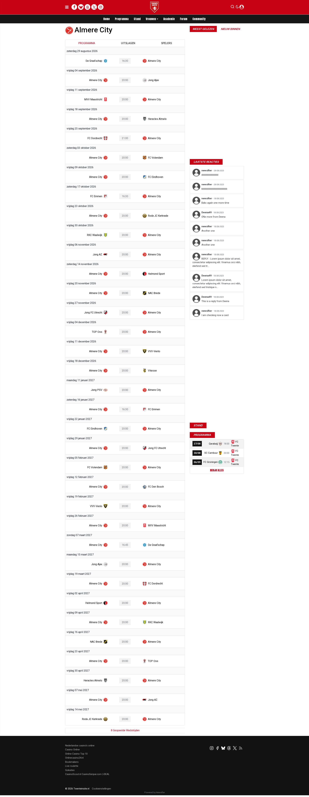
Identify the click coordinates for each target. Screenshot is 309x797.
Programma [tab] (86, 43)
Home (106, 19)
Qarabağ (213, 443)
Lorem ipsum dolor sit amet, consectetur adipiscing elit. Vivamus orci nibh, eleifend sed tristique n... (216, 284)
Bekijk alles (217, 470)
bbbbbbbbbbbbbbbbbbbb (214, 188)
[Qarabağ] (220, 443)
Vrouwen (151, 19)
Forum (183, 19)
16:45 (125, 544)
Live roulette (71, 766)
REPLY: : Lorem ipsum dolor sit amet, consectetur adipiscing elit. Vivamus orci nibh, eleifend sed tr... (216, 262)
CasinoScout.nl (73, 774)
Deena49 (206, 212)
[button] (232, 7)
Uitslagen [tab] (128, 43)
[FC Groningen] (220, 462)
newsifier (207, 170)
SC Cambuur (211, 452)
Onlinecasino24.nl (74, 757)
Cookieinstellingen (101, 788)
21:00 (125, 138)
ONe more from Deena (213, 216)
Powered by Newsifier (154, 792)
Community (199, 19)
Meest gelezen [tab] (203, 29)
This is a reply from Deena (215, 301)
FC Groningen (210, 462)
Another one (208, 230)
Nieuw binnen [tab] (230, 29)
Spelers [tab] (166, 43)
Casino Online (72, 749)
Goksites (70, 770)
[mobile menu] (67, 7)
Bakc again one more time (215, 202)
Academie (169, 19)
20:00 (125, 80)
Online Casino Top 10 (76, 753)
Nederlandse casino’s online (79, 745)
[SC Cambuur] (220, 452)
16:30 (125, 60)
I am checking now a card (215, 315)
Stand (137, 19)
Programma (122, 19)
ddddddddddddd (209, 174)
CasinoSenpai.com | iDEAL (96, 774)
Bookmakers (72, 761)
